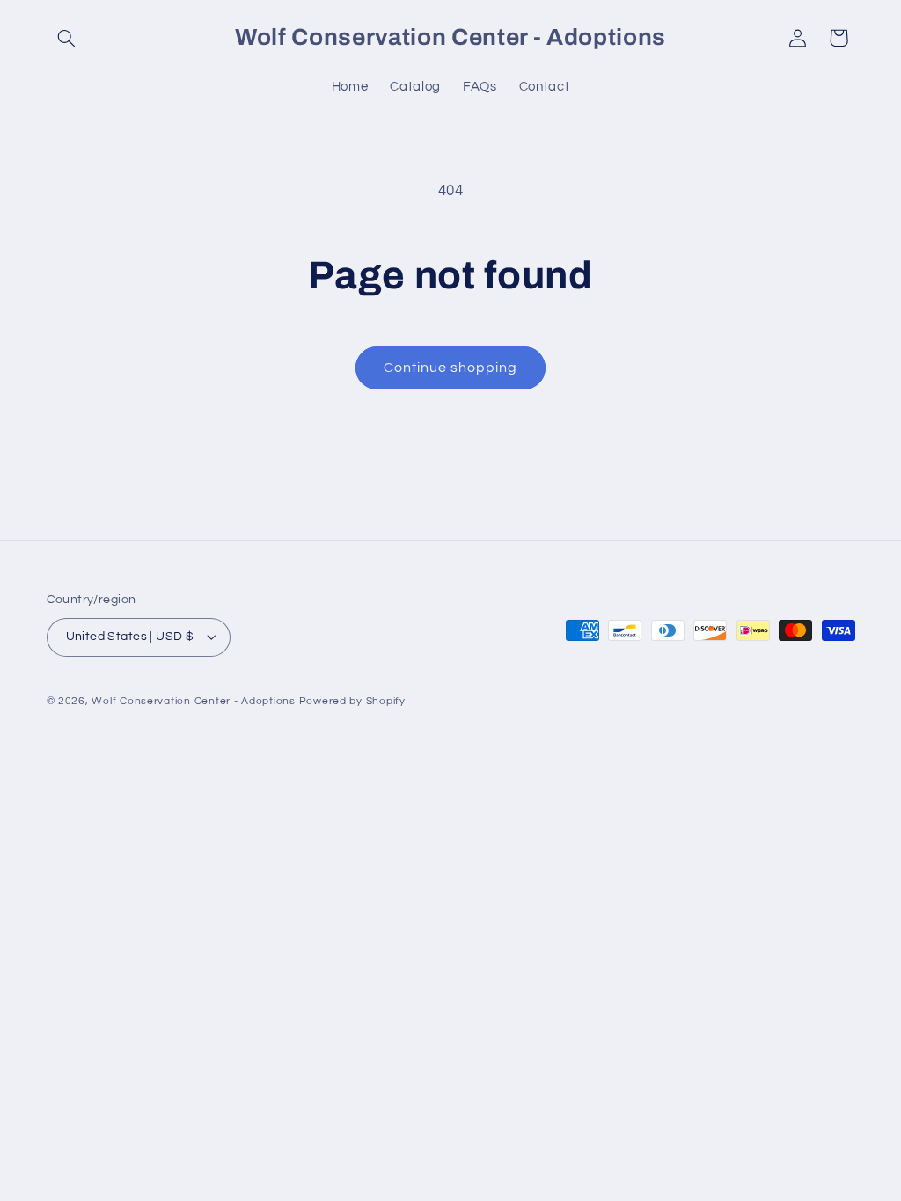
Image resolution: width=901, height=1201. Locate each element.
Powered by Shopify (352, 701)
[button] (67, 38)
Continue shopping (451, 367)
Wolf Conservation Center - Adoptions (193, 701)
